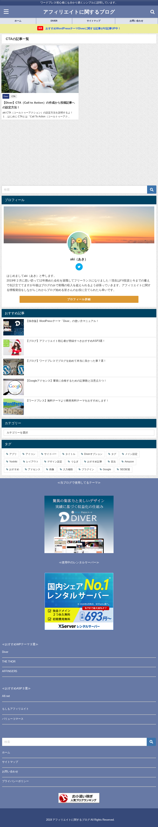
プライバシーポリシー (15, 781)
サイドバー (50, 454)
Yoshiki (13, 461)
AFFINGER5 (9, 671)
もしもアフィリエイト (15, 708)
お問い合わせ (10, 771)
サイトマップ (10, 762)
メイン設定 (131, 454)
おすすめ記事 (94, 461)
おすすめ (14, 469)
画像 (51, 469)
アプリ (13, 454)
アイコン (30, 454)
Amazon (129, 461)
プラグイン (88, 469)
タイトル (70, 454)
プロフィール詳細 (79, 299)
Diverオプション (93, 454)
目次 (113, 461)
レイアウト (32, 461)
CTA (13, 96)
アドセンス (34, 469)
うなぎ (74, 461)
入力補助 (68, 469)
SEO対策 (125, 469)
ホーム (6, 752)
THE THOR (8, 661)
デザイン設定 (54, 461)
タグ (113, 454)
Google (107, 469)
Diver (5, 652)
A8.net (6, 696)
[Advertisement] (79, 154)
